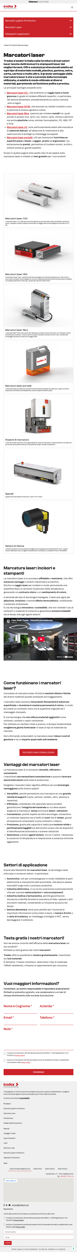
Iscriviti (7, 1243)
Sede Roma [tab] (37, 1169)
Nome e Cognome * (18, 1006)
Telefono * (47, 1017)
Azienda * (47, 1006)
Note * (8, 1029)
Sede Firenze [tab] (62, 1169)
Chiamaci (39, 2)
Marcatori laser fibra (18, 113)
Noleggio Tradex (10, 1133)
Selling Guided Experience (13, 1123)
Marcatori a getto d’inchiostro (14, 1153)
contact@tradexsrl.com (20, 1205)
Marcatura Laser (9, 1113)
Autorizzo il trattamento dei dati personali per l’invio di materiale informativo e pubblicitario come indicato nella (38, 1061)
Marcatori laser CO (17, 93)
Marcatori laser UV (17, 127)
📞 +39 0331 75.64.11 (65, 1176)
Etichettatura (8, 1118)
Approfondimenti (9, 1138)
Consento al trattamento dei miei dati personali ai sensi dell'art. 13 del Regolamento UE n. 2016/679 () (37, 1219)
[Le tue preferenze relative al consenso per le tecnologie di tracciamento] (73, 1248)
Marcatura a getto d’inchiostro (14, 1108)
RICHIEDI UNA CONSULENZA (38, 752)
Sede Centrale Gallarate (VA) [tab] (20, 1169)
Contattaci (38, 1072)
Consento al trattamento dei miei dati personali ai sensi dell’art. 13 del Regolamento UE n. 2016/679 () (38, 1054)
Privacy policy (19, 1055)
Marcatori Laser (9, 1148)
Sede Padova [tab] (50, 1169)
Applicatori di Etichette (12, 1158)
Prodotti (13, 45)
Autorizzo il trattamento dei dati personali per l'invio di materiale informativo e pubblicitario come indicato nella (39, 1226)
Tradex (6, 45)
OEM (5, 1143)
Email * (9, 1017)
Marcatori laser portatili (20, 137)
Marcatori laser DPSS (18, 106)
